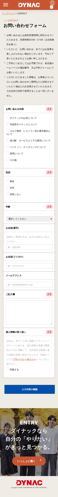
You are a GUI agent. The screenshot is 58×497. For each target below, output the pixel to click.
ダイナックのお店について (23, 118)
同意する (14, 369)
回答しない (15, 194)
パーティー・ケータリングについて (28, 147)
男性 (12, 181)
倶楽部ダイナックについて (23, 124)
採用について (16, 153)
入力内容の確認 (30, 389)
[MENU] (4, 5)
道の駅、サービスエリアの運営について (30, 140)
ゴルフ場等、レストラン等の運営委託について (28, 132)
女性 (12, 187)
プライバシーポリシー (24, 359)
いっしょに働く (26, 461)
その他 (13, 160)
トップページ (8, 13)
